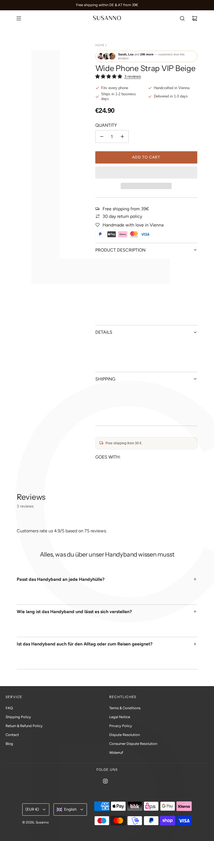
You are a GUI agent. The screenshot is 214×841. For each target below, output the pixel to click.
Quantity (106, 125)
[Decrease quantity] (102, 136)
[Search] (182, 18)
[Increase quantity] (122, 136)
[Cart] (194, 18)
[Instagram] (105, 781)
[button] (108, 76)
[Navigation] (19, 18)
